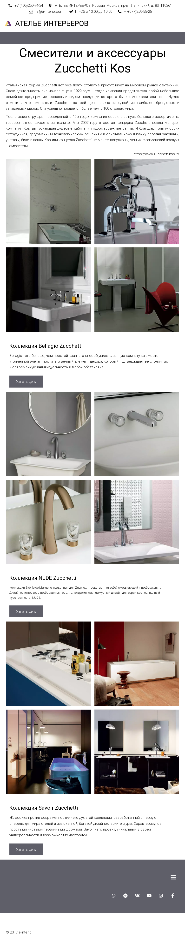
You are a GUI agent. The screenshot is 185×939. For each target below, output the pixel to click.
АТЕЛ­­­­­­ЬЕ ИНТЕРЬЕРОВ (51, 23)
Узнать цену (26, 381)
